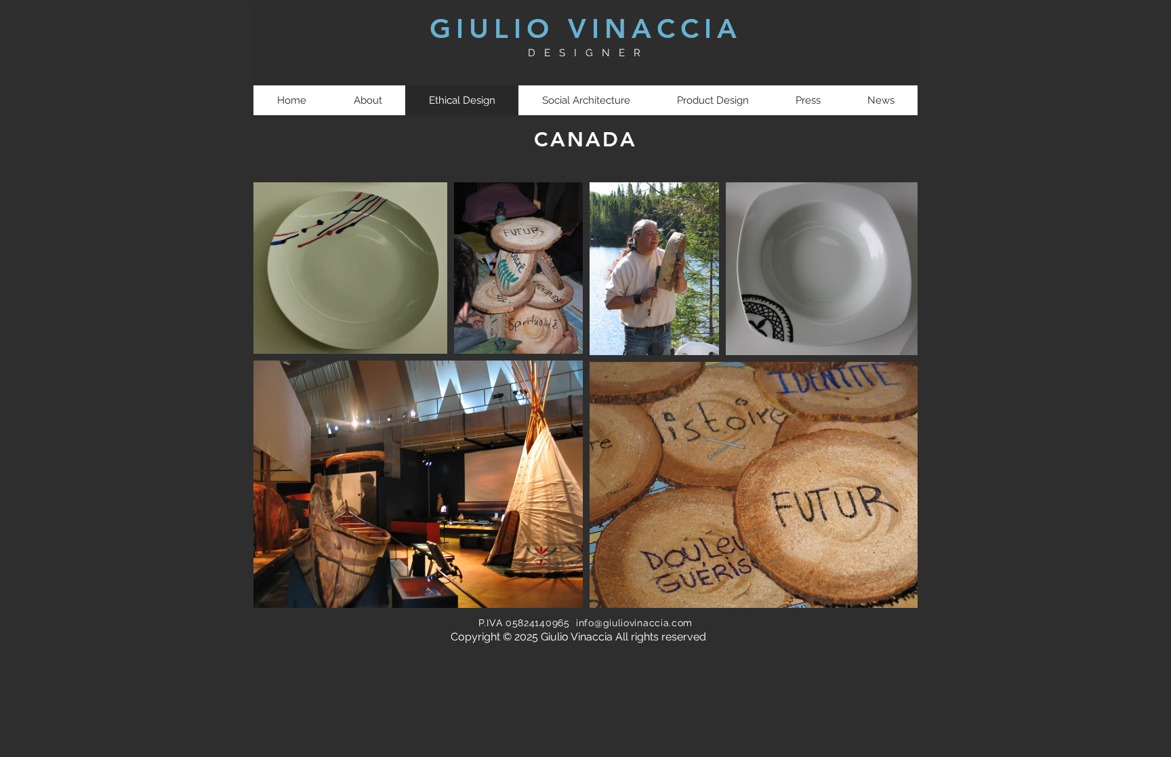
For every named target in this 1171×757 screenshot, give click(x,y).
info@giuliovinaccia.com (634, 622)
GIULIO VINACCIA (586, 28)
